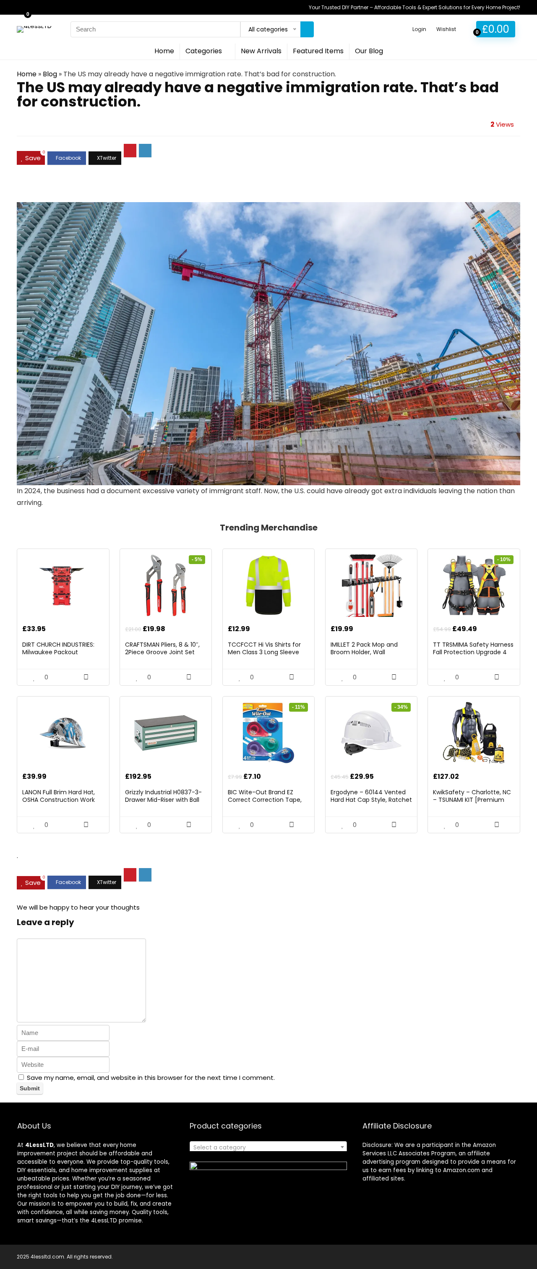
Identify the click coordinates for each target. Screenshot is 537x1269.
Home (164, 51)
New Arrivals (261, 51)
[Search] (307, 29)
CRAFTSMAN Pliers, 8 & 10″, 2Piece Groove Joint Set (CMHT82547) (162, 652)
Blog (50, 74)
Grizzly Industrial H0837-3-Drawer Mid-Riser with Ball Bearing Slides (163, 799)
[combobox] (268, 1147)
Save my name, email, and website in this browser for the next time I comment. (151, 1077)
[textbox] (268, 1147)
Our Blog (369, 51)
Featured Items (318, 51)
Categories (203, 51)
